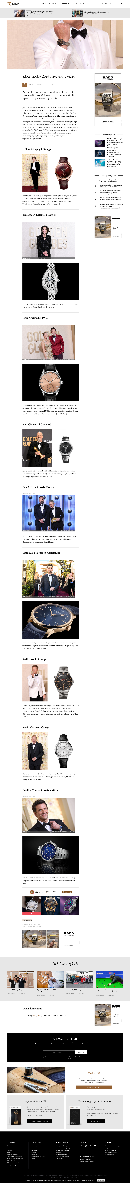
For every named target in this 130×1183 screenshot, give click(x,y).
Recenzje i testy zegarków (38, 1127)
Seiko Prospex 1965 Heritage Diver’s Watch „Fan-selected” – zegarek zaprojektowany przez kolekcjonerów (114, 163)
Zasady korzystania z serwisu (14, 1127)
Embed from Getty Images (28, 220)
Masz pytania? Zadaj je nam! (63, 1116)
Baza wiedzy (65, 3)
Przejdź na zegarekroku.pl (40, 1091)
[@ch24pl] (32, 892)
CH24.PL (13, 4)
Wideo (33, 1129)
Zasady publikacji (11, 1135)
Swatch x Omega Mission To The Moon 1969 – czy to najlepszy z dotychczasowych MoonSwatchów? (111, 206)
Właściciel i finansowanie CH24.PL (15, 1129)
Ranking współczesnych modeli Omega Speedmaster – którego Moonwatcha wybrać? (110, 192)
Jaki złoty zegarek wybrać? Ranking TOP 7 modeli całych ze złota (110, 180)
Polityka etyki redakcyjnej (13, 1133)
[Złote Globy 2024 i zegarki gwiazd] (65, 44)
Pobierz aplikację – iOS (86, 1130)
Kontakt (9, 1122)
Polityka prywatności (12, 1125)
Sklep (82, 3)
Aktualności (46, 3)
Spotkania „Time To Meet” (62, 1127)
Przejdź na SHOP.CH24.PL (94, 1057)
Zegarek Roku (59, 1129)
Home (24, 924)
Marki (75, 3)
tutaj (38, 133)
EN (122, 3)
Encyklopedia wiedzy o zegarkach (64, 1118)
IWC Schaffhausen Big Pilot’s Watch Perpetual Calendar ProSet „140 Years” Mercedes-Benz (111, 199)
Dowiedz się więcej (67, 602)
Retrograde (67, 646)
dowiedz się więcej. (90, 1180)
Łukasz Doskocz (11, 993)
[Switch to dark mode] (111, 4)
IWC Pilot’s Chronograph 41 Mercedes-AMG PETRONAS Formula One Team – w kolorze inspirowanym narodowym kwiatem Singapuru (115, 143)
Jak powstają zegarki (61, 1125)
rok (30, 881)
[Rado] (50, 939)
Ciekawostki (34, 1118)
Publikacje (34, 1120)
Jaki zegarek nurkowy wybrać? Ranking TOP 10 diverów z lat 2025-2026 (111, 186)
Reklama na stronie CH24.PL (14, 1118)
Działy (54, 3)
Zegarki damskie (35, 1131)
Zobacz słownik (96, 1091)
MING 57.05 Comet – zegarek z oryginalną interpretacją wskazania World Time (114, 153)
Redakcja (9, 1116)
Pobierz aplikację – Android (87, 1132)
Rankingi (33, 1122)
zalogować (36, 1015)
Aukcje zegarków (35, 1116)
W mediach (10, 1120)
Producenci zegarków (33, 924)
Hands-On (34, 1125)
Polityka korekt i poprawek (14, 1131)
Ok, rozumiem (101, 1180)
